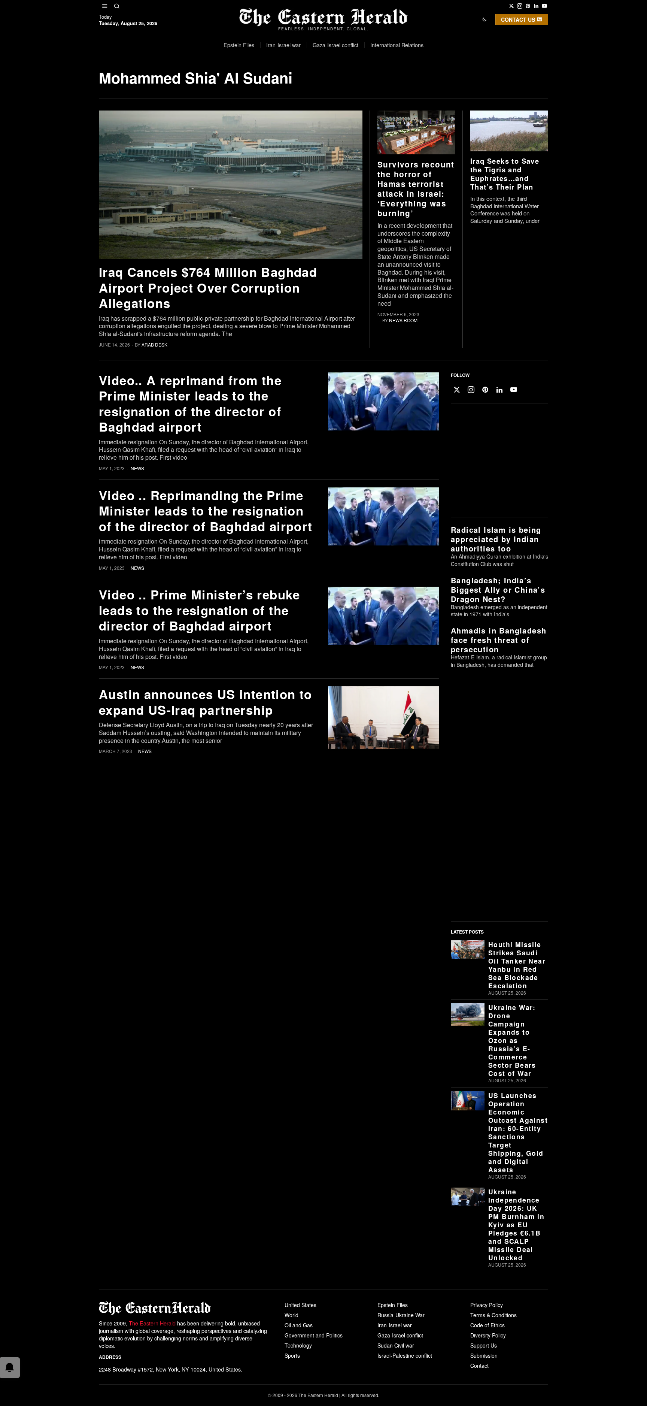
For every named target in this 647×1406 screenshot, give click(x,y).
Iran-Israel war (394, 1325)
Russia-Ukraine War (401, 1315)
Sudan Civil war (395, 1345)
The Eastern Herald (152, 1323)
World (291, 1315)
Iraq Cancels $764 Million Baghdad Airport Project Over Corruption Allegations (208, 287)
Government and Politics (314, 1335)
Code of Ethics (487, 1325)
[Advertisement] (497, 461)
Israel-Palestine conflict (404, 1355)
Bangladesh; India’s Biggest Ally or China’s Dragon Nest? (498, 589)
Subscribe (378, 84)
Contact (479, 1365)
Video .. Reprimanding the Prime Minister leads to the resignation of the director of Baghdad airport (206, 510)
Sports (292, 1355)
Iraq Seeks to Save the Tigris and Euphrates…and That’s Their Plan (504, 174)
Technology (298, 1345)
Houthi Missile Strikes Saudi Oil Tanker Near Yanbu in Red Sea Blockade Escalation (517, 965)
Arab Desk (154, 344)
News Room (403, 320)
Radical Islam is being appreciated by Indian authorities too (496, 539)
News (137, 468)
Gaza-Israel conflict (400, 1335)
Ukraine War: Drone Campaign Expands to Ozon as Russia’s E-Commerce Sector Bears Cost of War (512, 1040)
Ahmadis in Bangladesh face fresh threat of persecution (498, 640)
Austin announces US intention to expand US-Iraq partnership (205, 701)
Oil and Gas (299, 1325)
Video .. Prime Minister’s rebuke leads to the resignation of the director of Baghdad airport (199, 610)
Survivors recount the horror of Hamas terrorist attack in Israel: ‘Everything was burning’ (416, 189)
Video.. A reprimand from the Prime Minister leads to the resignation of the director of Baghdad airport (190, 403)
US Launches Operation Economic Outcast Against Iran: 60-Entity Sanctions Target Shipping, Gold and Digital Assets (518, 1132)
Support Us (483, 1345)
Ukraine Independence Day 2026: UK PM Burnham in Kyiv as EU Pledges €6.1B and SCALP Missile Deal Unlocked (516, 1225)
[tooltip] (511, 6)
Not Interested (318, 84)
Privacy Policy (486, 1305)
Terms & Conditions (493, 1315)
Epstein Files (392, 1305)
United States (300, 1305)
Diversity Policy (488, 1335)
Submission (484, 1355)
